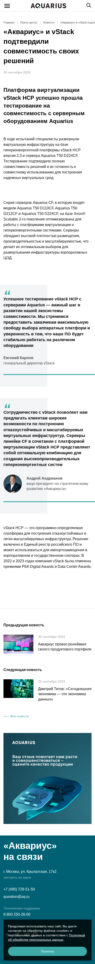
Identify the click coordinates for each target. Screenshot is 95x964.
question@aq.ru (16, 897)
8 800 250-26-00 (16, 914)
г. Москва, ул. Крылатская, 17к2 (29, 871)
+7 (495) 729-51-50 (19, 889)
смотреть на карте (17, 877)
